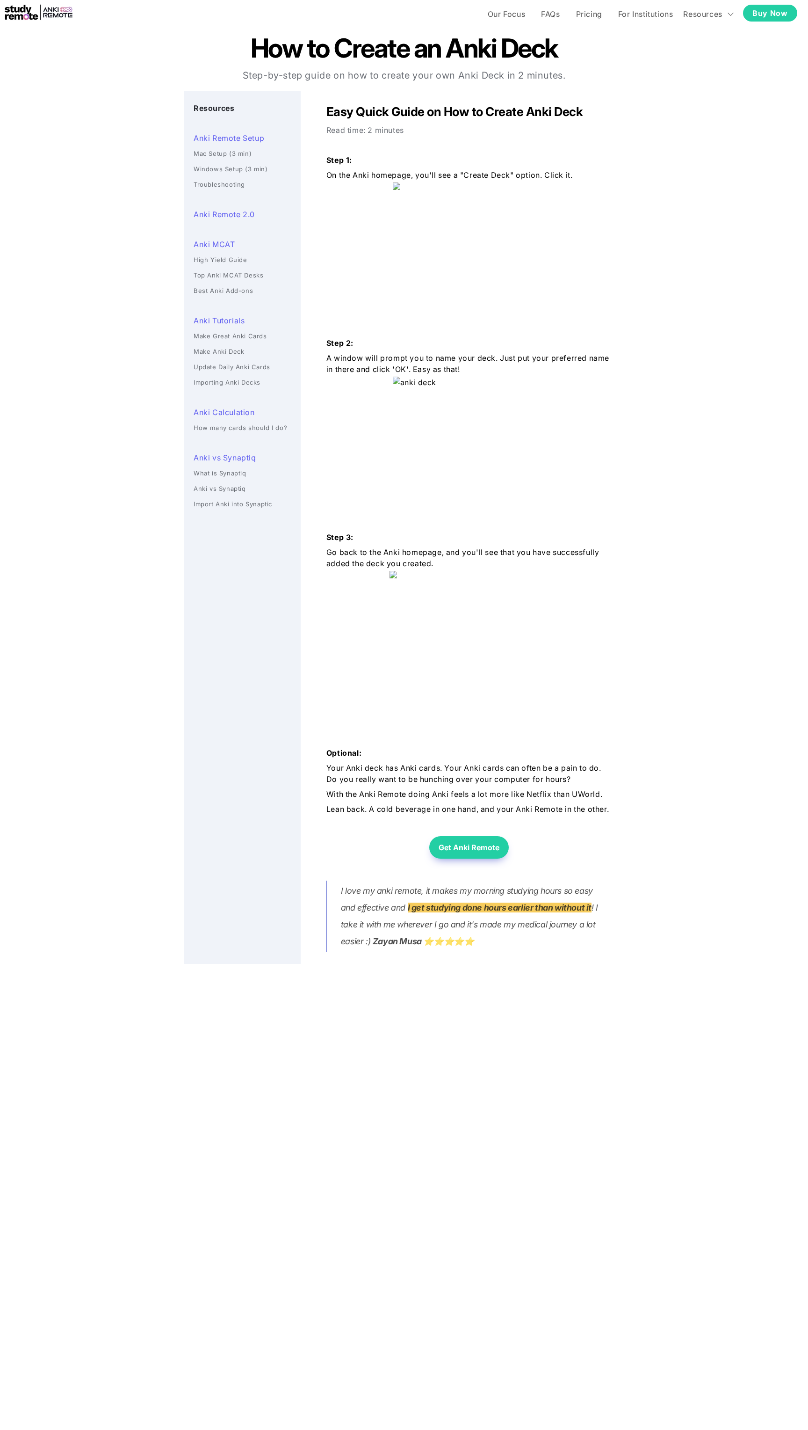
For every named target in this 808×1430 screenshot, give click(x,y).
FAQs (550, 14)
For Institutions (645, 14)
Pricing (589, 14)
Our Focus (506, 14)
